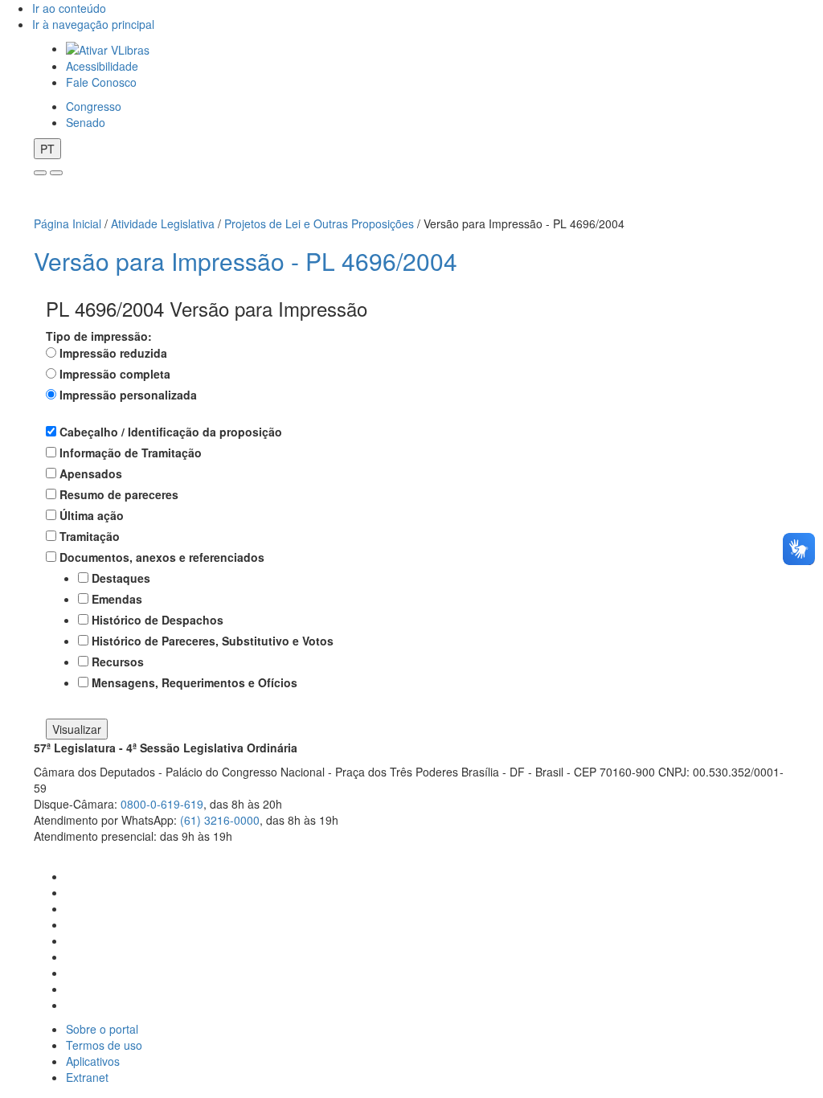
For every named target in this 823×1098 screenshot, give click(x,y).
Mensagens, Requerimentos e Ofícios (194, 682)
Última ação (91, 515)
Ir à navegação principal (93, 24)
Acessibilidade (102, 66)
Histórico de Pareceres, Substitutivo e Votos (213, 641)
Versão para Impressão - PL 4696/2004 (245, 261)
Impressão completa (114, 374)
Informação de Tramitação (130, 453)
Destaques (121, 578)
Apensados (90, 473)
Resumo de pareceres (118, 494)
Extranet (87, 1077)
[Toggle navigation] (40, 172)
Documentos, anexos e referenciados (161, 557)
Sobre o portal (102, 1029)
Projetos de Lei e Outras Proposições (319, 223)
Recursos (118, 661)
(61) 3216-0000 (220, 820)
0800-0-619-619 (162, 804)
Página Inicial (67, 223)
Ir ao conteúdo (69, 8)
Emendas (117, 599)
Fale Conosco (101, 82)
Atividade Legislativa (163, 223)
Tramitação (89, 536)
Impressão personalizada (128, 395)
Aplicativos (93, 1061)
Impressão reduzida (113, 353)
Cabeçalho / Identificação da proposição (170, 432)
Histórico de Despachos (157, 620)
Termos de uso (104, 1045)
